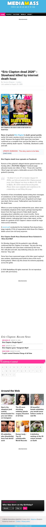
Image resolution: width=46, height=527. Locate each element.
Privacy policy (26, 521)
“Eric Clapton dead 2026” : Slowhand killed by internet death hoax (19, 75)
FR (20, 7)
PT (30, 7)
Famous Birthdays (9, 502)
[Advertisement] (23, 43)
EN (18, 7)
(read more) (7, 153)
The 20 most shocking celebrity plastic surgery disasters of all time (22, 411)
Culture (16, 14)
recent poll (6, 227)
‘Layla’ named (17, 353)
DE (26, 7)
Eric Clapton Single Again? (12, 342)
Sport (29, 14)
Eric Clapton (19, 135)
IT (28, 7)
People (9, 14)
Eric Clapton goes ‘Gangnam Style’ (15, 348)
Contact (18, 521)
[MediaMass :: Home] (23, 3)
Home (3, 14)
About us (33, 519)
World (23, 14)
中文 (33, 7)
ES (23, 7)
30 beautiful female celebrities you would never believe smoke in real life (37, 411)
